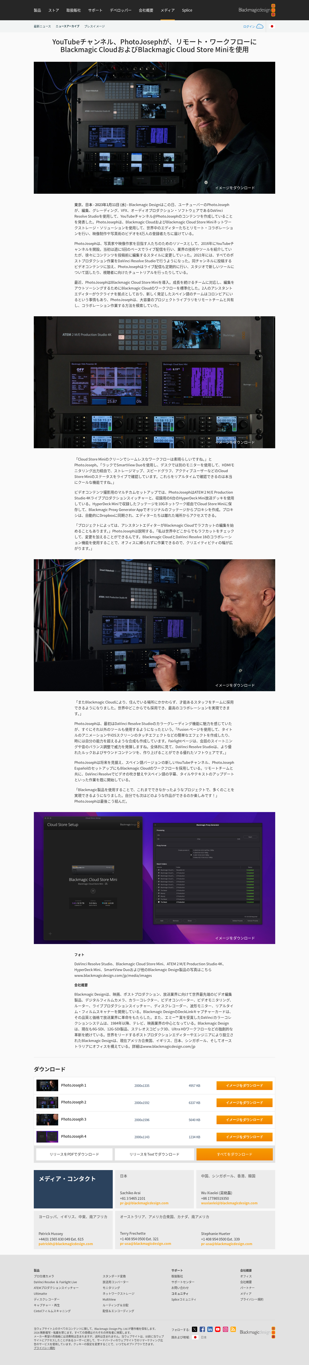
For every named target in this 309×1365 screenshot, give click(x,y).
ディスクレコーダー (47, 1299)
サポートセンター (183, 1282)
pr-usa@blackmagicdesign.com (145, 1243)
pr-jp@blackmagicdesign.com (144, 1203)
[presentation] (40, 128)
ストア (53, 10)
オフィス (246, 1276)
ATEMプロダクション (56, 1288)
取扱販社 (73, 10)
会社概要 (146, 10)
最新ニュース (42, 26)
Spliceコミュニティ (184, 1299)
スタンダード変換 (114, 1276)
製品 (37, 10)
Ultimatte (40, 1293)
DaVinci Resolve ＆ (55, 1282)
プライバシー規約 (251, 1299)
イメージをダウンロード (235, 188)
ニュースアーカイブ (67, 26)
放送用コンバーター (116, 1282)
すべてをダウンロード (235, 1154)
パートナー (247, 1288)
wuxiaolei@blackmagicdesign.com (229, 1203)
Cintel (52, 1311)
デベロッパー (121, 10)
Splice (187, 10)
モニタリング (111, 1288)
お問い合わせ (180, 1288)
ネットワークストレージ (118, 1293)
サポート (95, 10)
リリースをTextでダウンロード (154, 1154)
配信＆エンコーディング (118, 1311)
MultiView (109, 1299)
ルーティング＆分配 (115, 1305)
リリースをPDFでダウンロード (74, 1154)
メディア (168, 10)
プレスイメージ (94, 26)
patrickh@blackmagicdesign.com (66, 1244)
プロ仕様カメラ (44, 1276)
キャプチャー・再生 (47, 1305)
